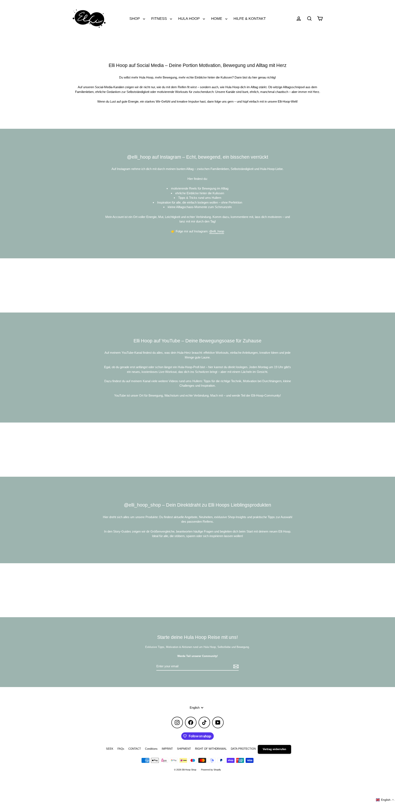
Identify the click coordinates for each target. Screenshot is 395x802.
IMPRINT (167, 748)
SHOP (135, 18)
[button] (385, 800)
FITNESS (159, 18)
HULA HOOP (189, 18)
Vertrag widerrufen (274, 749)
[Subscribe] (235, 666)
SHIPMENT (184, 748)
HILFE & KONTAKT (250, 18)
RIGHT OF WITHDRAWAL (211, 748)
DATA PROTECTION (243, 748)
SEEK (109, 748)
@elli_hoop (216, 231)
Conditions (151, 748)
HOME (217, 18)
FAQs (120, 748)
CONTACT (134, 748)
